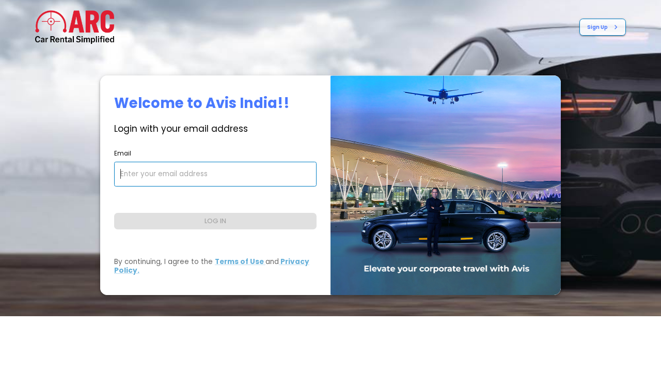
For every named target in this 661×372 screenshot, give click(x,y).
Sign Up (597, 27)
